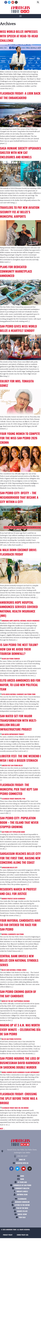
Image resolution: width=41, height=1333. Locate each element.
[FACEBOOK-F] (5, 2)
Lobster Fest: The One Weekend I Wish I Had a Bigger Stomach (20, 758)
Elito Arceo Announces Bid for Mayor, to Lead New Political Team (20, 684)
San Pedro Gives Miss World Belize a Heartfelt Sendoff (18, 328)
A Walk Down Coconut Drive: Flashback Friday (18, 552)
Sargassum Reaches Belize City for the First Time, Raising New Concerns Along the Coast (20, 858)
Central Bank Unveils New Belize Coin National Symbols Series (19, 960)
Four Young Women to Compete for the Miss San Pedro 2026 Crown (20, 438)
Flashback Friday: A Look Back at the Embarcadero (20, 95)
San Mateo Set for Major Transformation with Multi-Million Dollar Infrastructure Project (18, 722)
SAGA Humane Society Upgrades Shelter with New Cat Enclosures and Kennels (20, 152)
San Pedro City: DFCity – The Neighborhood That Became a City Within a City (19, 497)
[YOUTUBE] (12, 2)
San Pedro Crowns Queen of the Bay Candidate (18, 993)
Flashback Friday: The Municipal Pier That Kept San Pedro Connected (19, 789)
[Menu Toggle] (20, 16)
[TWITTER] (9, 2)
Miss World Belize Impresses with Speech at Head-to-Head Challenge (19, 36)
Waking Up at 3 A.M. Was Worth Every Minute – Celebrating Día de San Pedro (20, 1029)
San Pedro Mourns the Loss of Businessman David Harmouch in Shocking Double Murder (20, 1062)
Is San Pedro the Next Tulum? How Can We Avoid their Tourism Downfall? (19, 649)
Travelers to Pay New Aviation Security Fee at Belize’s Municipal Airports (19, 211)
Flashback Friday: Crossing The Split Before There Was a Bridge (18, 1098)
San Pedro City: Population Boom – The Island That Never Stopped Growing (19, 822)
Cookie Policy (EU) (22, 1235)
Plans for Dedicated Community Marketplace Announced (16, 271)
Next (2, 1128)
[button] (38, 2)
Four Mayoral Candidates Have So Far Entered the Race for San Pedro (20, 924)
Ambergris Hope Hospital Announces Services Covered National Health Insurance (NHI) (19, 609)
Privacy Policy (7, 1235)
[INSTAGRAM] (16, 2)
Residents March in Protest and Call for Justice (18, 891)
